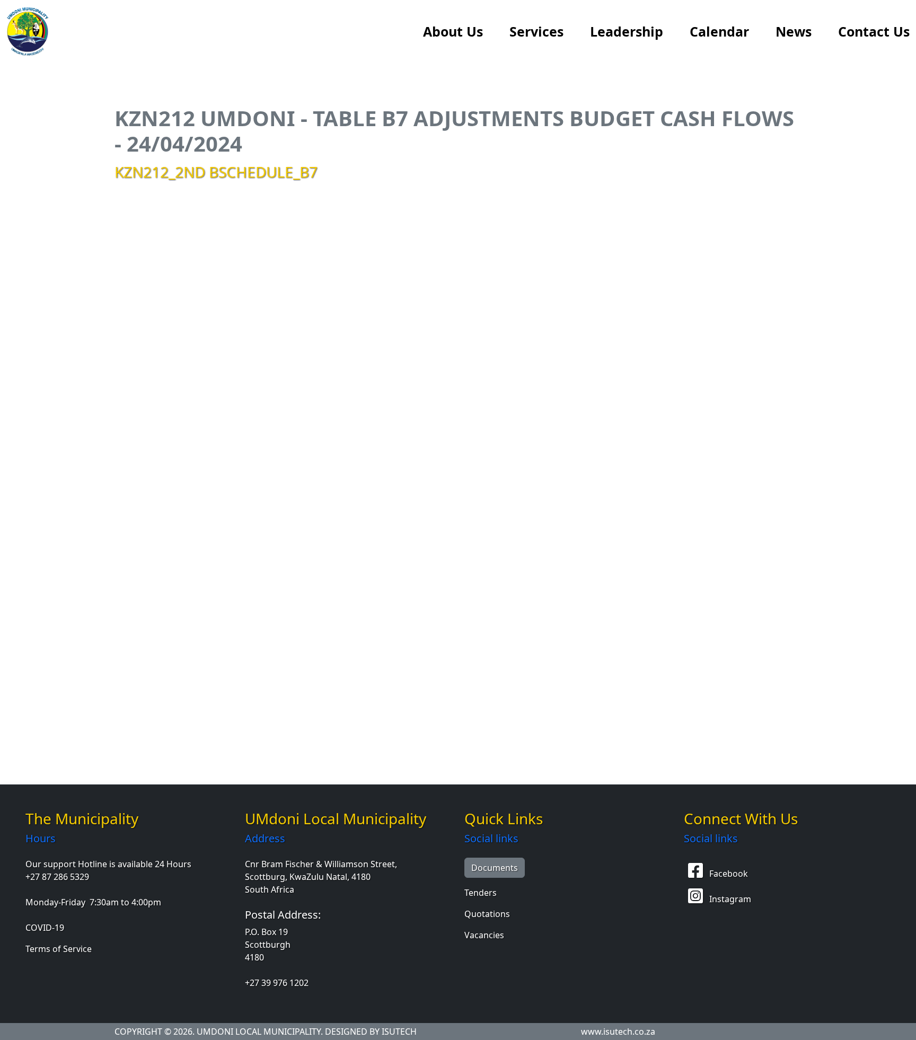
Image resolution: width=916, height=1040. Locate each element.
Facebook (727, 873)
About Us (453, 31)
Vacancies (484, 935)
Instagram (729, 899)
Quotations (487, 914)
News (794, 31)
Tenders (480, 892)
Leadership (626, 31)
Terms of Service (58, 949)
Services (536, 31)
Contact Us (874, 31)
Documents (494, 868)
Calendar (719, 31)
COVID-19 (44, 927)
